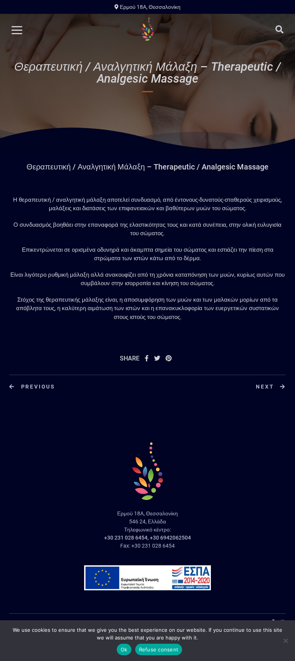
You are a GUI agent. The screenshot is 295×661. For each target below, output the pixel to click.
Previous (37, 387)
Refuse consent (159, 649)
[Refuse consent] (285, 640)
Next (266, 387)
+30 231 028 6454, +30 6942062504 (147, 538)
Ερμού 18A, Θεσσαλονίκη (150, 7)
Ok (124, 649)
